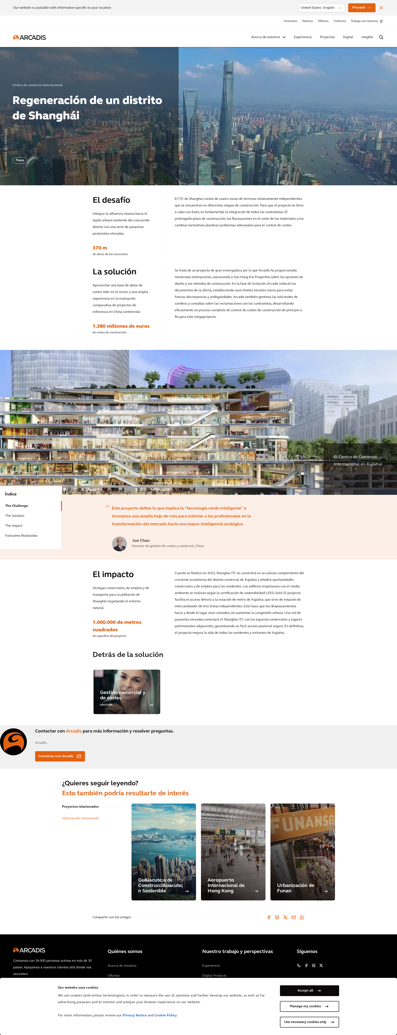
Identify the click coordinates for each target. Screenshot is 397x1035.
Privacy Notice (135, 1015)
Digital (348, 37)
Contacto (340, 21)
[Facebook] (268, 917)
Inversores (290, 21)
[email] (293, 917)
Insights (367, 37)
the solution (14, 516)
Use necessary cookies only (305, 1022)
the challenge (16, 506)
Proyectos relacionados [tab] (80, 806)
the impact (13, 526)
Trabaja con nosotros (364, 21)
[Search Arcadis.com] (381, 37)
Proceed (358, 7)
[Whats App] (301, 917)
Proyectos (327, 37)
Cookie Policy (165, 1015)
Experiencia (303, 37)
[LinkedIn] (277, 917)
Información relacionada (80, 818)
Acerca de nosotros (265, 37)
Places (20, 160)
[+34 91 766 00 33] (299, 965)
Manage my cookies (305, 1006)
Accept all (305, 990)
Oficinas (323, 21)
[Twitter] (285, 917)
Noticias (307, 21)
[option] (198, 114)
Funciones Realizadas (21, 535)
